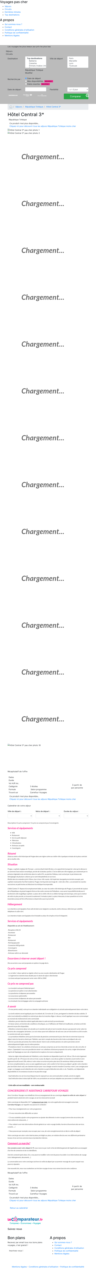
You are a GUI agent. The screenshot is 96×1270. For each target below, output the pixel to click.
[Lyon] (78, 63)
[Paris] (78, 58)
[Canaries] (36, 63)
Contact (8, 27)
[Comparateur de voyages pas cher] (10, 107)
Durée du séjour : (71, 811)
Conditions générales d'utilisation (19, 30)
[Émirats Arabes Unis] (36, 66)
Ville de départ (57, 58)
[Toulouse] (78, 66)
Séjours (8, 6)
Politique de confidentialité (16, 33)
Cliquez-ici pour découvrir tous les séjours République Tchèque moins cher (42, 126)
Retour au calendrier (19, 1208)
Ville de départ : (15, 811)
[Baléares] (36, 61)
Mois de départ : (43, 811)
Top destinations (12, 15)
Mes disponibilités (35, 81)
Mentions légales (12, 35)
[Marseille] (78, 61)
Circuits (8, 9)
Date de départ (34, 78)
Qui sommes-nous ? (13, 24)
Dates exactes (33, 84)
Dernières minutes (13, 12)
